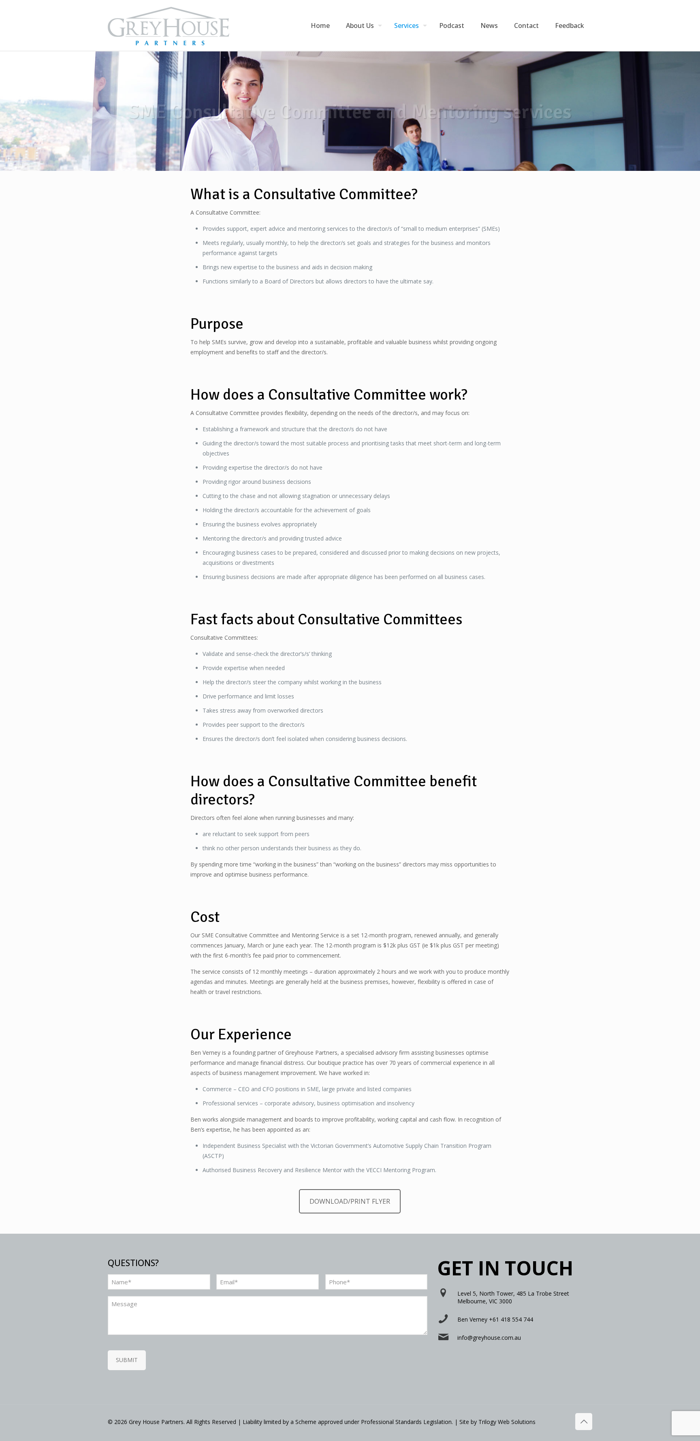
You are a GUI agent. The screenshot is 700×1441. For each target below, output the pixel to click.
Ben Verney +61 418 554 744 (495, 1319)
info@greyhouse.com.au (489, 1337)
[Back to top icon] (583, 1421)
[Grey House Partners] (168, 25)
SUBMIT (127, 1360)
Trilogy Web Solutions (507, 1422)
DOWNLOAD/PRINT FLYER (349, 1201)
